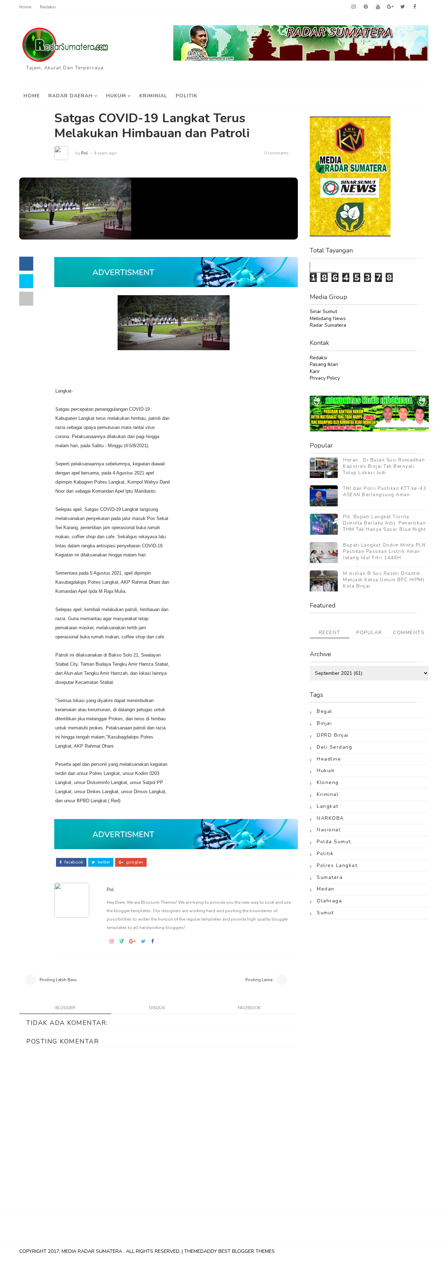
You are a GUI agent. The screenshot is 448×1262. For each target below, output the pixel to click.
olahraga (329, 900)
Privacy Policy (325, 378)
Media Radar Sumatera (93, 1251)
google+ (134, 862)
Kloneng (328, 782)
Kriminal (327, 794)
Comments (409, 632)
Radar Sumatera (328, 325)
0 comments (276, 153)
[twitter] (402, 7)
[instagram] (353, 7)
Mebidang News (328, 318)
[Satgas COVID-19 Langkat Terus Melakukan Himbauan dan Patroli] (75, 208)
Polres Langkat (337, 865)
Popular (369, 632)
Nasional (329, 829)
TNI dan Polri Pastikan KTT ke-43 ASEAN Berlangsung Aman (384, 491)
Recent (330, 632)
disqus (157, 1008)
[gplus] (390, 7)
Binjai (324, 723)
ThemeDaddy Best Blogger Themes (229, 1251)
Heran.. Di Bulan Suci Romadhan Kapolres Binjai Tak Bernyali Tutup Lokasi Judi (384, 466)
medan (326, 889)
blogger (65, 1008)
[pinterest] (365, 7)
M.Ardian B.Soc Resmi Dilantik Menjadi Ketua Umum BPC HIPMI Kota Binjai (383, 579)
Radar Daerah (70, 95)
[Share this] (26, 264)
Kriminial (153, 95)
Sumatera (330, 877)
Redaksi (48, 7)
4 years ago (105, 153)
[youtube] (378, 7)
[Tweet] (26, 281)
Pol (84, 153)
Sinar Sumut (323, 311)
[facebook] (415, 7)
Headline (329, 759)
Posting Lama (259, 980)
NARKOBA (330, 818)
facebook (73, 862)
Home (25, 7)
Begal (324, 711)
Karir (315, 371)
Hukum (116, 95)
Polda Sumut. (334, 841)
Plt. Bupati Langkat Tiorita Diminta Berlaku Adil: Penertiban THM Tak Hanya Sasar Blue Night (384, 523)
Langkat (327, 806)
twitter (103, 862)
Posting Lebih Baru (58, 980)
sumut (325, 912)
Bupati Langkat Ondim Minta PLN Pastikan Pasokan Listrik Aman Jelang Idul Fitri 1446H (384, 551)
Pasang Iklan (324, 364)
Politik (186, 95)
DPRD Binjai (333, 735)
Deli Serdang (334, 747)
